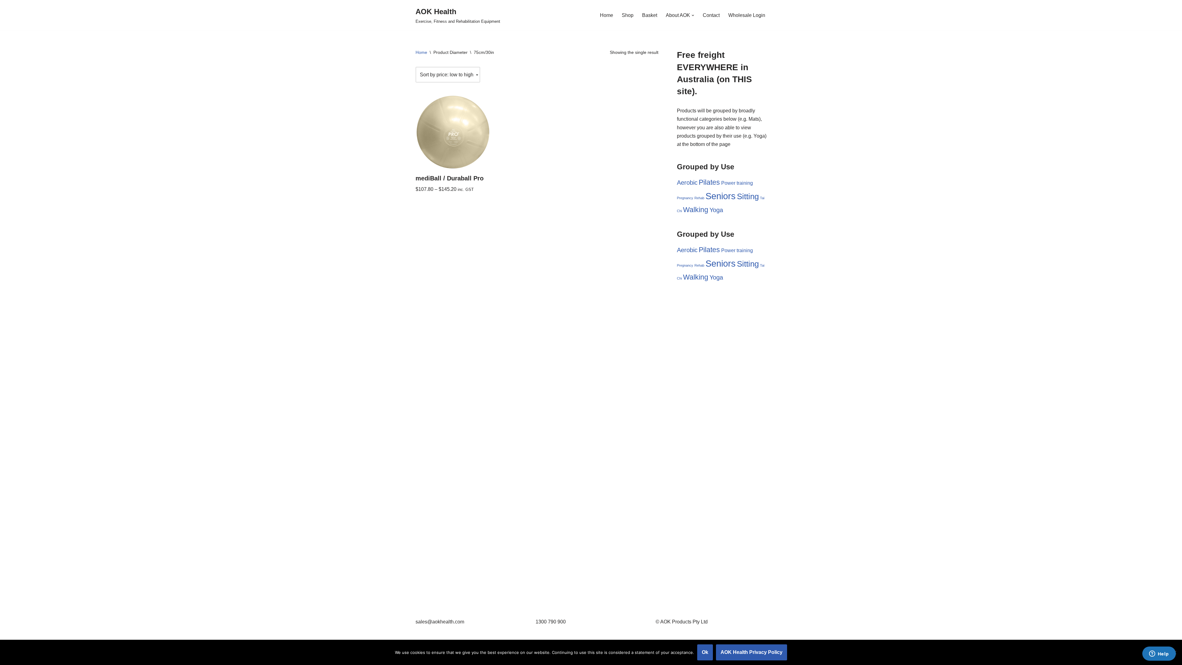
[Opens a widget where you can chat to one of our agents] (1159, 654)
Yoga (716, 210)
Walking (695, 210)
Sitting (748, 196)
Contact (711, 15)
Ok (705, 652)
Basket (649, 15)
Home (606, 15)
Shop (627, 15)
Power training (737, 183)
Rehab (699, 198)
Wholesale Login (746, 15)
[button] (693, 15)
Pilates (709, 182)
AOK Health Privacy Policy (751, 652)
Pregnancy (685, 198)
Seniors (721, 196)
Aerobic (687, 182)
